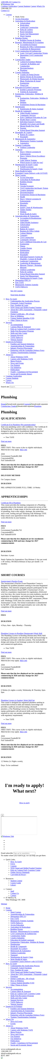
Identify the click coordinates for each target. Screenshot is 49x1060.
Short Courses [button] (20, 175)
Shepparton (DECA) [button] (23, 280)
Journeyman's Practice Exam (11, 581)
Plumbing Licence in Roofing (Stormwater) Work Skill (21, 633)
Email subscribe (7, 853)
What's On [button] (10, 1019)
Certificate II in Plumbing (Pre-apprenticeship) (18, 425)
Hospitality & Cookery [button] (23, 132)
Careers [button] (13, 895)
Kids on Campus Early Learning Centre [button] (25, 870)
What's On (41, 6)
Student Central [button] (16, 881)
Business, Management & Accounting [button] (29, 42)
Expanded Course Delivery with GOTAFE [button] (31, 173)
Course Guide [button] (15, 883)
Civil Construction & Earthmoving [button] (28, 51)
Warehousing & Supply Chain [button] (26, 165)
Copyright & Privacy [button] (18, 875)
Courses (9, 15)
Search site (5, 387)
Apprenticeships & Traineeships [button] (27, 216)
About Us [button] (9, 355)
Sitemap (4, 904)
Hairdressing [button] (20, 107)
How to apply (24, 803)
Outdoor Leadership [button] (22, 145)
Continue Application (9, 6)
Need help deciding (17, 295)
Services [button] (9, 323)
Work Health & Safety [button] (23, 171)
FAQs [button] (12, 864)
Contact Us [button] (14, 893)
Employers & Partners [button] (14, 342)
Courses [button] (13, 866)
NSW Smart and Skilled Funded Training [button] (26, 868)
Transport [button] (18, 150)
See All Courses (16, 291)
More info (23, 450)
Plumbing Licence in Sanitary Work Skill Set (18, 700)
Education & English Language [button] (27, 87)
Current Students (23, 6)
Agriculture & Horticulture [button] (25, 21)
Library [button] (13, 885)
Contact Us (16, 2)
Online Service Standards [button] (19, 872)
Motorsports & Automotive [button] (25, 139)
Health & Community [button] (23, 111)
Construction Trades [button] (22, 60)
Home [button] (8, 908)
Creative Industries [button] (22, 72)
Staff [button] (12, 891)
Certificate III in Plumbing (11, 503)
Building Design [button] (21, 38)
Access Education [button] (22, 19)
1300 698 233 (6, 2)
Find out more (6, 441)
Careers (33, 6)
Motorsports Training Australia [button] (26, 285)
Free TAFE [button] (19, 282)
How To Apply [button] (11, 299)
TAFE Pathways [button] (21, 287)
